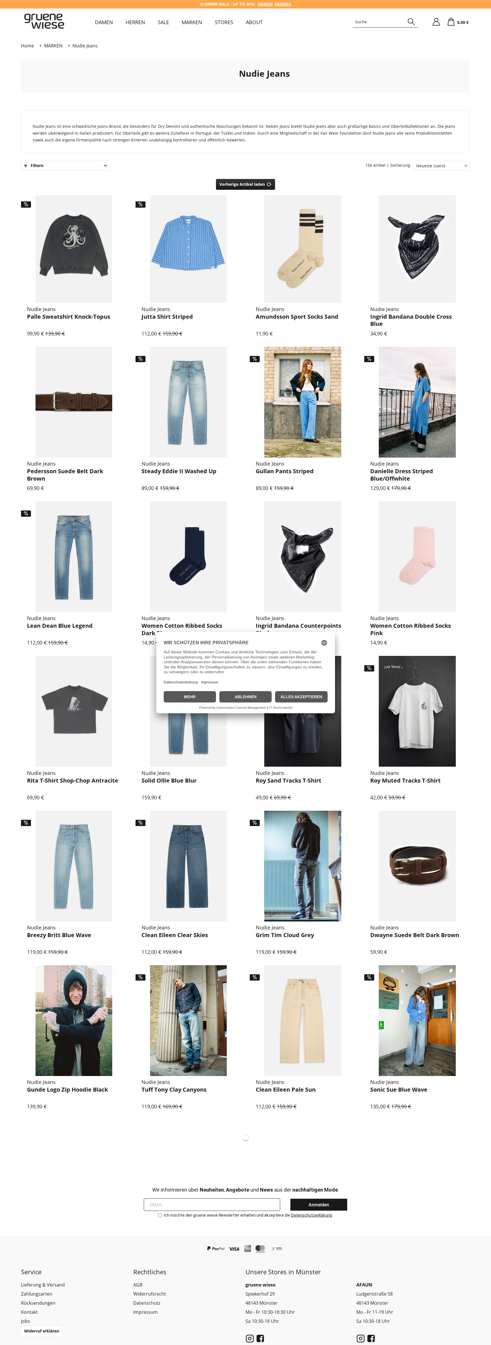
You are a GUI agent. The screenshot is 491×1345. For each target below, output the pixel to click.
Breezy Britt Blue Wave (59, 935)
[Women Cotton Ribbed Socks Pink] (417, 556)
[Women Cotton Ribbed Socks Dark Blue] (188, 556)
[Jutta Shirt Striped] (188, 247)
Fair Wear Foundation (341, 133)
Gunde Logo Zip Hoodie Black (67, 1089)
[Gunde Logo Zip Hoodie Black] (74, 1020)
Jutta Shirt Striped (167, 316)
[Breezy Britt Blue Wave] (74, 866)
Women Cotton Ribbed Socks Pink (410, 629)
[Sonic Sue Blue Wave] (417, 1020)
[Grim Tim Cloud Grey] (302, 866)
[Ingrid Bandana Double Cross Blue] (417, 247)
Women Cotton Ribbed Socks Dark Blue (182, 629)
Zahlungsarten (36, 1294)
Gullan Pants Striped (285, 471)
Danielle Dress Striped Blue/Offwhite (401, 475)
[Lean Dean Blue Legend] (74, 556)
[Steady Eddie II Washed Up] (188, 402)
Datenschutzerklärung (311, 1215)
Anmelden (319, 1205)
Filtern (36, 165)
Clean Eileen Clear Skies (175, 935)
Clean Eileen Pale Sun (286, 1089)
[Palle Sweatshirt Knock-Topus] (74, 247)
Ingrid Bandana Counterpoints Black (298, 629)
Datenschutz (146, 1303)
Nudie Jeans (264, 73)
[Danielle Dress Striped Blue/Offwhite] (417, 402)
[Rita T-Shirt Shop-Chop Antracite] (74, 711)
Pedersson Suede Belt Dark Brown (65, 475)
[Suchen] (411, 22)
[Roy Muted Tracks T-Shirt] (417, 711)
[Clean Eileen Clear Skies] (188, 866)
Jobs (25, 1321)
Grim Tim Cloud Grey (285, 935)
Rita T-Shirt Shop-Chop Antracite (72, 780)
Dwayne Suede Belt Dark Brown (414, 935)
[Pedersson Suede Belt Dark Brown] (74, 402)
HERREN (283, 4)
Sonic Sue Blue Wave (398, 1089)
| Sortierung (398, 165)
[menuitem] (104, 22)
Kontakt (29, 1312)
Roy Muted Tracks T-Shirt (405, 780)
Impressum (145, 1312)
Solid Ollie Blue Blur (169, 780)
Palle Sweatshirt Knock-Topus (68, 316)
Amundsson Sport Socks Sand (297, 316)
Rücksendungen (38, 1303)
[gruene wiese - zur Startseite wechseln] (44, 21)
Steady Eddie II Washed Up (179, 471)
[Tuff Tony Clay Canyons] (188, 1020)
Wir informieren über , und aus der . (245, 1190)
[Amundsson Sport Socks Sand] (302, 247)
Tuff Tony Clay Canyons (174, 1089)
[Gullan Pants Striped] (302, 402)
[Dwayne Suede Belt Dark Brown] (417, 866)
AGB (137, 1285)
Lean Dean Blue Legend (60, 625)
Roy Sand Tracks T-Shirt (288, 780)
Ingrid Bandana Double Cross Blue (411, 320)
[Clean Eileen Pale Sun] (302, 1020)
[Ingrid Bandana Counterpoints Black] (302, 556)
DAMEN (265, 4)
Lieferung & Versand (43, 1285)
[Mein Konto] (436, 22)
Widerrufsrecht (149, 1294)
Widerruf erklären (41, 1331)
